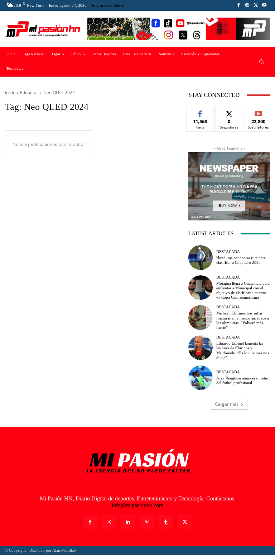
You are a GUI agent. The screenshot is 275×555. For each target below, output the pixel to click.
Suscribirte (258, 112)
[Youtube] (264, 5)
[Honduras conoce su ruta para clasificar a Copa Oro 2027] (200, 257)
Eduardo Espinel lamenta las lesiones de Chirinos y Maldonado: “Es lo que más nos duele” (242, 350)
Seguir (229, 112)
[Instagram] (247, 5)
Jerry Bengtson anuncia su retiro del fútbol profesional (243, 380)
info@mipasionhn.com (137, 505)
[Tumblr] (166, 522)
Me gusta (200, 112)
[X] (255, 5)
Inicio (10, 92)
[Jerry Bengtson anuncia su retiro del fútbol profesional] (200, 377)
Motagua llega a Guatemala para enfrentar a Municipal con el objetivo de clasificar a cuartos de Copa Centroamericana (243, 290)
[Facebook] (238, 5)
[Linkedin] (128, 522)
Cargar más (226, 404)
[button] (262, 62)
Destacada (228, 252)
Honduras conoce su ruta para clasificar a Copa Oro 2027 (241, 260)
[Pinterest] (147, 522)
